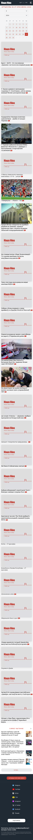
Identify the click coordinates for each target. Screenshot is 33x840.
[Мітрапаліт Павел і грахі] (16, 608)
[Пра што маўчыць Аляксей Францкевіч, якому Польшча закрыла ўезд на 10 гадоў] (16, 734)
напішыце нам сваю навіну (16, 778)
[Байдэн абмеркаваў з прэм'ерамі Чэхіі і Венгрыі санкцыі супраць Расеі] (16, 481)
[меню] (31, 3)
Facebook (17, 809)
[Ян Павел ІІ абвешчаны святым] (16, 456)
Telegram (17, 785)
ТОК (16, 797)
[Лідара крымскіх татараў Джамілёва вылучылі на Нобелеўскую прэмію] (16, 633)
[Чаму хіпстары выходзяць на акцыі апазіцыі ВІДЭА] (16, 273)
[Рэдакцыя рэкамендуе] (31, 728)
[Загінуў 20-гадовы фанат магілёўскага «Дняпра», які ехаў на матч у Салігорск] (16, 683)
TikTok (16, 793)
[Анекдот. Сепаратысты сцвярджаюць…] (16, 432)
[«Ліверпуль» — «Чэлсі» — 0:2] (16, 190)
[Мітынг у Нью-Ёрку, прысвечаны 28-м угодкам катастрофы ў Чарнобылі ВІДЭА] (16, 710)
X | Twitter (17, 805)
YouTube (17, 789)
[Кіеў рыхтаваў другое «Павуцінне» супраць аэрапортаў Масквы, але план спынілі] (16, 753)
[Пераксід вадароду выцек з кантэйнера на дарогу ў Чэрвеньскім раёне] (16, 325)
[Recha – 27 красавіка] (16, 534)
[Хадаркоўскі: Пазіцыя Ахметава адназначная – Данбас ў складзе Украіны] (16, 109)
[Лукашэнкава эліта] (16, 584)
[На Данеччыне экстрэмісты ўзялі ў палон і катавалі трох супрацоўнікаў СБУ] (16, 380)
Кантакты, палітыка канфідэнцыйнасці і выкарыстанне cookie (15, 829)
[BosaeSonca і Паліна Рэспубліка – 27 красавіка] (16, 559)
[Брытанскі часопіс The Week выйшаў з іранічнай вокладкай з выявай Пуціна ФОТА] (16, 508)
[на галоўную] (6, 3)
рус (26, 2)
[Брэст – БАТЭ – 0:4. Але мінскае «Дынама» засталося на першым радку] (16, 54)
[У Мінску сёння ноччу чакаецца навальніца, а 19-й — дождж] (16, 165)
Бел (21, 2)
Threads (17, 813)
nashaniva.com (4, 834)
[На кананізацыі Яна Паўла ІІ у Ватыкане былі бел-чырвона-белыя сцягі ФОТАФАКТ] (16, 352)
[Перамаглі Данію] (16, 658)
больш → (16, 770)
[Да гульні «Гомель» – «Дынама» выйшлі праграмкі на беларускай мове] (16, 407)
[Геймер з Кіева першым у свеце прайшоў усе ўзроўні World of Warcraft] (16, 299)
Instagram (18, 801)
